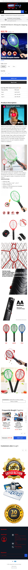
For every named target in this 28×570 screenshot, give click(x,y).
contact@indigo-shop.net (20, 544)
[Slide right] (27, 19)
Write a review (14, 401)
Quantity (3, 71)
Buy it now (14, 82)
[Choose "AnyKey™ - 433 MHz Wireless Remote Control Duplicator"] (9, 413)
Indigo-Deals (12, 564)
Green (3, 66)
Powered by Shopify (17, 564)
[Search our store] (22, 11)
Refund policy (14, 566)
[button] (2, 11)
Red (9, 66)
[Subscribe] (26, 555)
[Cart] (25, 11)
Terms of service (14, 567)
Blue (14, 66)
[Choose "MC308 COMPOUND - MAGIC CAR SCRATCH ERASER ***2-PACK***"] (21, 413)
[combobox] (14, 11)
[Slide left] (1, 19)
